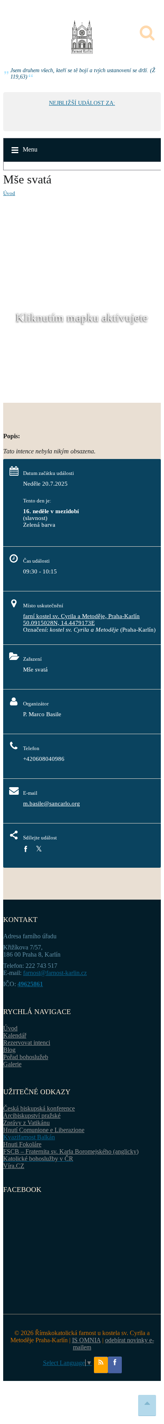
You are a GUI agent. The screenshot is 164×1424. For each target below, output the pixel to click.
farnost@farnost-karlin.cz (55, 972)
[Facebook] (25, 849)
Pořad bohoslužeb (25, 1057)
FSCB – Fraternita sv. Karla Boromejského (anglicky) (71, 1151)
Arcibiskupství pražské (32, 1115)
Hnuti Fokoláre (22, 1144)
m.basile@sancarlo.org (51, 803)
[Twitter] (38, 849)
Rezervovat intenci (26, 1042)
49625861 (30, 984)
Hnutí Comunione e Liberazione (43, 1130)
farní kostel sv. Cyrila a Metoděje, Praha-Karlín (81, 616)
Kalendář (14, 1035)
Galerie (12, 1064)
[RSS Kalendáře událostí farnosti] (101, 1365)
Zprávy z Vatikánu (26, 1122)
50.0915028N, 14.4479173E (59, 623)
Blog (9, 1049)
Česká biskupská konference (39, 1108)
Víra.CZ (13, 1165)
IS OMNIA (86, 1340)
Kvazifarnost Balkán (29, 1137)
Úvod (9, 193)
